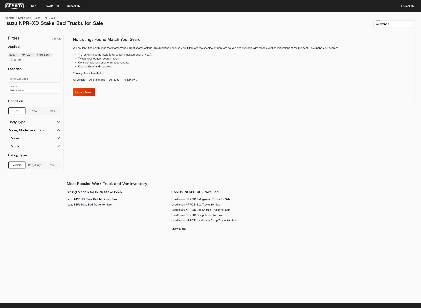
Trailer (51, 165)
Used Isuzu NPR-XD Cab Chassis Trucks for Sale (200, 209)
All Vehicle (79, 79)
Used (52, 111)
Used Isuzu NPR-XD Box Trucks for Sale (196, 204)
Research (73, 6)
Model (15, 146)
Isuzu (38, 18)
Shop (33, 6)
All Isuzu (114, 79)
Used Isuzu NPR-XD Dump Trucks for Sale (197, 215)
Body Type (17, 122)
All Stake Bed (97, 79)
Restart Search (84, 92)
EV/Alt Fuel (52, 6)
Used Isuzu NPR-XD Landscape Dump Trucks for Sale (204, 220)
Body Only (34, 165)
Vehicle (10, 18)
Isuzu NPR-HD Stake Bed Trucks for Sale (92, 199)
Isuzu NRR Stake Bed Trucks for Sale (89, 204)
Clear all (16, 59)
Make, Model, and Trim (26, 130)
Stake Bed (24, 18)
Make (15, 138)
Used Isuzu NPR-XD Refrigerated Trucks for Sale (200, 199)
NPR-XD (50, 18)
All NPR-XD (130, 79)
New (34, 111)
